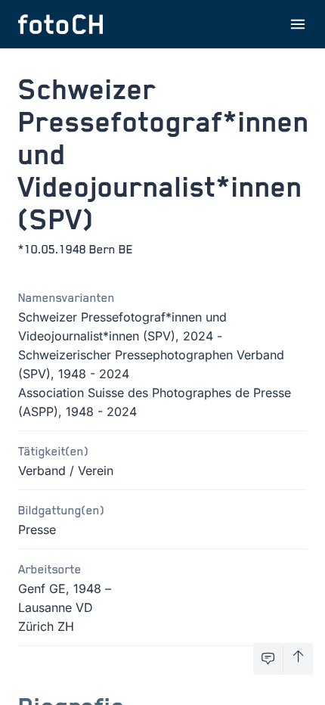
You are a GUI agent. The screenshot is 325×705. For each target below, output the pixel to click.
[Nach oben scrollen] (298, 659)
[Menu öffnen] (298, 24)
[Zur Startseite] (60, 24)
